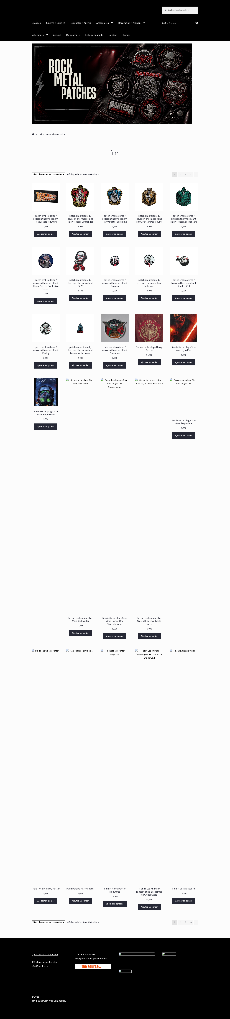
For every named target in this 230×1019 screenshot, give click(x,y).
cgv (33, 1000)
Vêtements (38, 34)
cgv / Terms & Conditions (45, 954)
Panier (126, 34)
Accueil (57, 34)
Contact (113, 34)
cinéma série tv (52, 134)
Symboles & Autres (81, 22)
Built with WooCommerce (51, 1000)
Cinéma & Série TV (55, 22)
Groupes (36, 22)
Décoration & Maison (129, 22)
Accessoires (102, 22)
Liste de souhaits (94, 34)
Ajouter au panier (45, 233)
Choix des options (114, 903)
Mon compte (73, 34)
